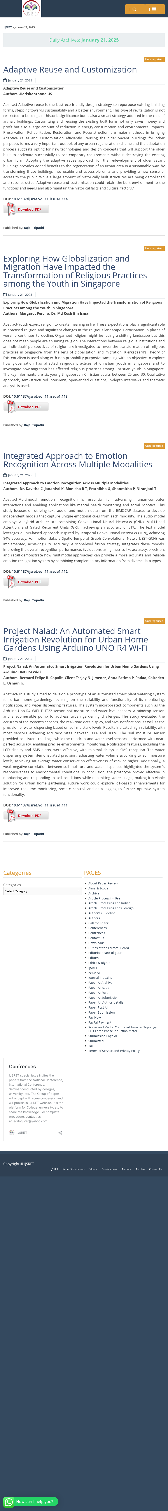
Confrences (96, 933)
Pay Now (94, 1017)
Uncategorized (154, 59)
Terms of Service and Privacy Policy (114, 1051)
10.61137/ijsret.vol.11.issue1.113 (40, 396)
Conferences (97, 928)
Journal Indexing (100, 977)
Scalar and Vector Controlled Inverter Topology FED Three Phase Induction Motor (122, 1029)
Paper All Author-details (105, 1002)
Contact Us (96, 938)
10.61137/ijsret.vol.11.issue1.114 (40, 199)
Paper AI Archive (100, 982)
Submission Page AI (102, 1036)
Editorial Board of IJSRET (106, 953)
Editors (93, 958)
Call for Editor (98, 923)
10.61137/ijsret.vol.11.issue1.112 (40, 571)
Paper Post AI (98, 1007)
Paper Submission (101, 1012)
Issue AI (94, 973)
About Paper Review (103, 883)
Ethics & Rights (99, 963)
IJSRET (8, 27)
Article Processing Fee (104, 898)
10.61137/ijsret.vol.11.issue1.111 (40, 805)
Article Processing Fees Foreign (111, 908)
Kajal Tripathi (34, 228)
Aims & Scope (98, 888)
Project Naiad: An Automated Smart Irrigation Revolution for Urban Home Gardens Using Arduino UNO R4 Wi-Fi (75, 639)
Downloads (96, 943)
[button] (31, 1501)
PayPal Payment (99, 1022)
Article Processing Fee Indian (109, 903)
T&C (91, 1046)
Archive (93, 893)
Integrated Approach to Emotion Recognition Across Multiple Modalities (77, 460)
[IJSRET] (31, 8)
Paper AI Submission (103, 998)
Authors (94, 918)
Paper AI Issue (98, 987)
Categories (12, 885)
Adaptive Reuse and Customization (70, 69)
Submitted (96, 1041)
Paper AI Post (98, 992)
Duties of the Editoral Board (108, 948)
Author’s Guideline (102, 913)
